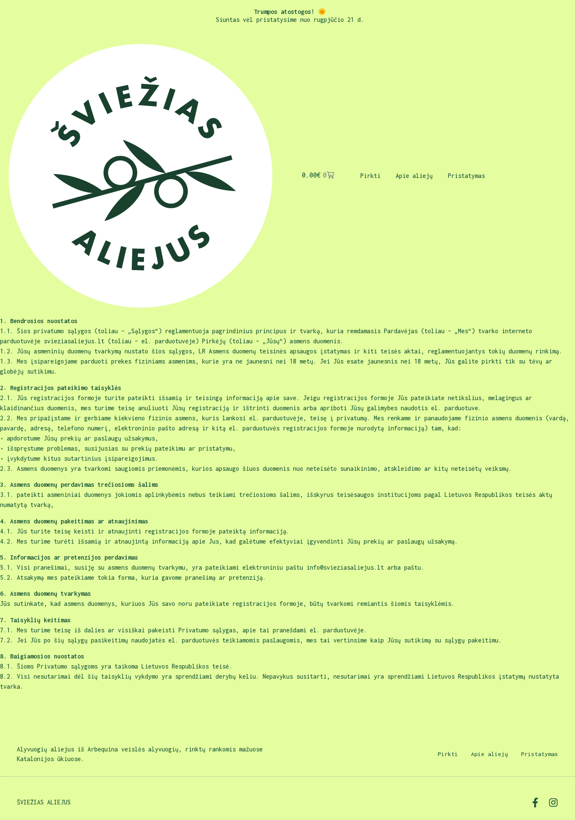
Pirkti (370, 175)
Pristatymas (466, 175)
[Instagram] (553, 802)
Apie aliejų (414, 175)
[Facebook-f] (535, 802)
